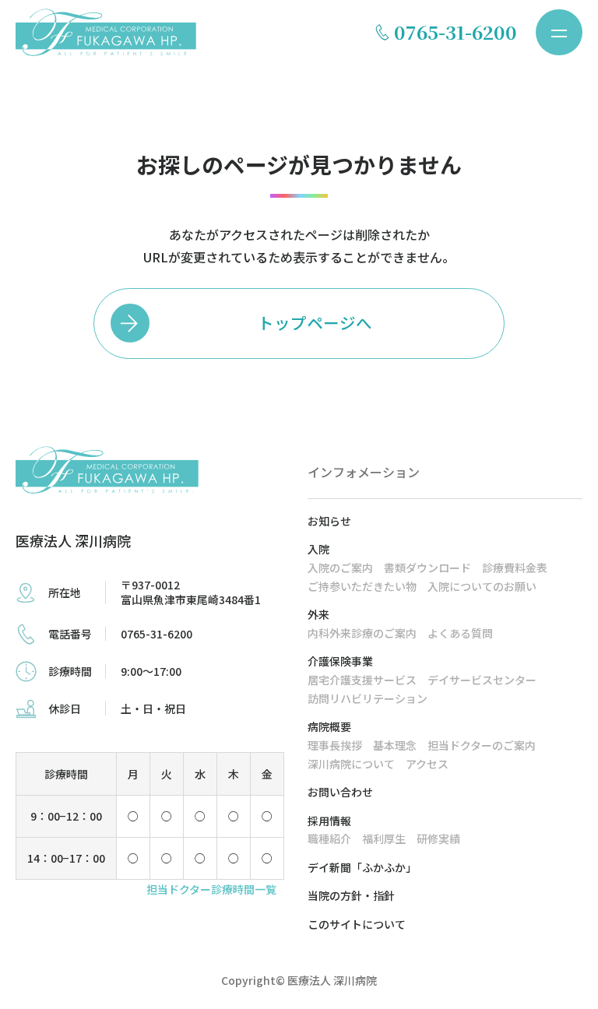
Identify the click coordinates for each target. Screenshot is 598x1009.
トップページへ (315, 322)
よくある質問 (460, 633)
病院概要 (329, 726)
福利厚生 (384, 838)
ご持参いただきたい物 (362, 586)
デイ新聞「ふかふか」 (362, 867)
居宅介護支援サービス (362, 679)
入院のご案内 (340, 567)
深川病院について (351, 764)
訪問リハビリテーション (367, 698)
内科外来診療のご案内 (362, 633)
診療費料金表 (514, 567)
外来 (318, 614)
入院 (318, 549)
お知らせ (329, 521)
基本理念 (395, 745)
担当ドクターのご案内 (481, 745)
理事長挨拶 (335, 745)
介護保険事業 (340, 661)
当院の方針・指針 (351, 895)
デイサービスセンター (481, 679)
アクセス (427, 764)
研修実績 (438, 838)
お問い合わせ (340, 792)
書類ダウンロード (427, 567)
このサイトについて (357, 924)
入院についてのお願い (481, 586)
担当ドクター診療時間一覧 (211, 889)
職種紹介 (329, 838)
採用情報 (329, 820)
